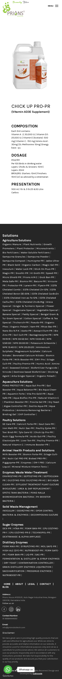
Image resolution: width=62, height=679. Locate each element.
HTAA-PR (18, 528)
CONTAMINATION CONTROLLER (36, 562)
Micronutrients (45, 248)
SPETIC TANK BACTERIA (15, 492)
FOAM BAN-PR (33, 528)
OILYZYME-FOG (16, 480)
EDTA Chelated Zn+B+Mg (30, 301)
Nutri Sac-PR (26, 428)
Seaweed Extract (20, 367)
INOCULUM (8, 510)
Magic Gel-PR (50, 264)
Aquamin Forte (16, 393)
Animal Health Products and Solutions (28, 450)
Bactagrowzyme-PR (40, 334)
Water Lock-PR (24, 268)
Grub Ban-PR (47, 277)
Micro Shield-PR (12, 277)
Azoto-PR (26, 330)
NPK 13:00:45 (37, 338)
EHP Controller (27, 414)
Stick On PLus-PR (44, 268)
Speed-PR (52, 273)
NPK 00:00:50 (21, 343)
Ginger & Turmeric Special (29, 306)
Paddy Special (30, 314)
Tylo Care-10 (26, 432)
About (19, 584)
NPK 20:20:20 (27, 347)
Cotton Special (33, 318)
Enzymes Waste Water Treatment (24, 472)
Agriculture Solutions (16, 240)
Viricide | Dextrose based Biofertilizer (24, 371)
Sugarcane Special (24, 310)
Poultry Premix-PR (24, 363)
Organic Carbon (31, 264)
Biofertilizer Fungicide (44, 367)
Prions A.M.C (30, 277)
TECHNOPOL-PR (41, 532)
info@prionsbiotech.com (13, 627)
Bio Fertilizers (10, 252)
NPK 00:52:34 (20, 338)
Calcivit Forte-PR (27, 424)
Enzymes (26, 462)
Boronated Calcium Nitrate (28, 355)
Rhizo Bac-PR (49, 326)
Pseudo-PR (37, 322)
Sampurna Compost (14, 260)
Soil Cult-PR (21, 334)
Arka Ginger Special (23, 375)
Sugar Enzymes (12, 524)
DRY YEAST (10, 562)
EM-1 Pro (40, 359)
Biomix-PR (26, 281)
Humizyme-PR (35, 260)
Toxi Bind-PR (9, 432)
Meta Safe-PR (10, 281)
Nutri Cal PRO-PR (17, 458)
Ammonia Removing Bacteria (34, 410)
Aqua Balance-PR (27, 389)
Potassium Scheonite (43, 343)
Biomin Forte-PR (32, 454)
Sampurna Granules (14, 256)
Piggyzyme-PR (11, 462)
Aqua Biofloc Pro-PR (25, 397)
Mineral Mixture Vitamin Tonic (30, 466)
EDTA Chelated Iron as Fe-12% (21, 297)
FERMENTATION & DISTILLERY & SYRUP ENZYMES (31, 558)
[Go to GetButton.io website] (8, 676)
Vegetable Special (48, 310)
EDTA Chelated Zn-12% (36, 289)
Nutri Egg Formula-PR (15, 436)
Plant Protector (26, 248)
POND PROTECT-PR (13, 385)
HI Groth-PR (37, 273)
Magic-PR (8, 273)
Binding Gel (9, 414)
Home (7, 584)
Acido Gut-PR (38, 436)
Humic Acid (43, 363)
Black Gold (14, 264)
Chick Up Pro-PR (43, 432)
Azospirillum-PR (43, 330)
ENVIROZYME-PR (12, 476)
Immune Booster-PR (37, 444)
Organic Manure (12, 244)
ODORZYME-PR (25, 510)
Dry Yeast (53, 401)
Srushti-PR (22, 273)
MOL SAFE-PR (49, 546)
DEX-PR (7, 528)
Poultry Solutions (13, 420)
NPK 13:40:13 (9, 347)
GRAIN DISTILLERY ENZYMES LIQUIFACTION (27, 566)
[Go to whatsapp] (8, 669)
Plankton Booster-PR (16, 401)
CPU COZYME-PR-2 (20, 532)
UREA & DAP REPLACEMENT (34, 488)
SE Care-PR (9, 424)
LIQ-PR (30, 554)
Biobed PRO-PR (37, 458)
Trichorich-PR (21, 322)
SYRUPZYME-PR (30, 546)
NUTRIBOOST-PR (34, 550)
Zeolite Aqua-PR (38, 406)
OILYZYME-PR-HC (36, 480)
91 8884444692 (9, 618)
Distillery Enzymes (15, 542)
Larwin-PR (30, 285)
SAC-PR (39, 554)
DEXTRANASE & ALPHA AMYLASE (21, 536)
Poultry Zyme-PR (46, 428)
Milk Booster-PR (24, 359)
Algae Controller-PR (15, 406)
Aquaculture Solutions (17, 382)
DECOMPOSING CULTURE (44, 514)
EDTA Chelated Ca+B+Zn (45, 293)
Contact (45, 584)
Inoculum (8, 268)
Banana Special (11, 314)
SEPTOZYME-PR (33, 476)
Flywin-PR (44, 285)
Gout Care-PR (46, 424)
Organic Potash (19, 326)
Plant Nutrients (32, 244)
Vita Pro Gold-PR (36, 393)
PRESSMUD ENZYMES (39, 571)
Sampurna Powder (38, 256)
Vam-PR (35, 326)
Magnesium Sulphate (28, 351)
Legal (31, 584)
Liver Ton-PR (28, 440)
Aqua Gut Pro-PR (35, 385)
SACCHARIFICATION (13, 571)
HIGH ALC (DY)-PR (12, 550)
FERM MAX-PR (10, 546)
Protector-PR (15, 285)
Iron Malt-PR (10, 428)
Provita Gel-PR (38, 401)
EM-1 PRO (39, 462)
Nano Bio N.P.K (11, 330)
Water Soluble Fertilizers (35, 252)
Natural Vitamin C (48, 397)
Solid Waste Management (19, 506)
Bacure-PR (40, 281)
